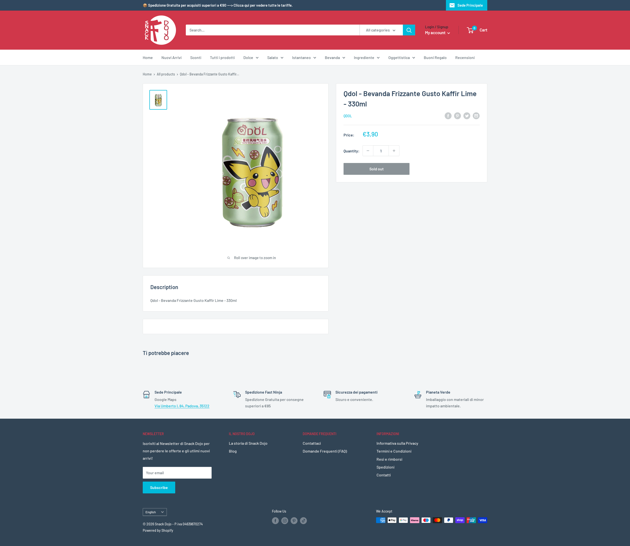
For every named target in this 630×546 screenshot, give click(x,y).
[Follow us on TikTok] (303, 520)
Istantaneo (301, 57)
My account (435, 32)
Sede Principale (470, 5)
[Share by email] (476, 115)
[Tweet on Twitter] (466, 115)
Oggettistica (399, 57)
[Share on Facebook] (448, 115)
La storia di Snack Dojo (248, 443)
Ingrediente (364, 57)
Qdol (348, 116)
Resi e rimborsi (389, 459)
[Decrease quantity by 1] (368, 151)
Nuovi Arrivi (171, 57)
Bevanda (332, 57)
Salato (272, 57)
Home (148, 57)
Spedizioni (385, 467)
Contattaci (312, 443)
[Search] (409, 30)
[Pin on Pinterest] (457, 115)
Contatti (384, 474)
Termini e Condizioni (394, 451)
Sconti (195, 57)
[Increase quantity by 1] (394, 151)
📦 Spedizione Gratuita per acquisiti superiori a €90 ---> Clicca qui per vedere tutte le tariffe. (218, 5)
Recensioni (465, 57)
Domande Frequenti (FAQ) (325, 451)
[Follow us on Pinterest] (294, 520)
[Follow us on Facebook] (275, 520)
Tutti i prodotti (222, 57)
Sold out (376, 168)
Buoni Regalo (435, 57)
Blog (233, 451)
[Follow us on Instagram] (284, 520)
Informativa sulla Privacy (397, 443)
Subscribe (159, 487)
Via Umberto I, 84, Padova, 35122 (182, 405)
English (150, 512)
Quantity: (352, 150)
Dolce (248, 57)
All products (166, 74)
